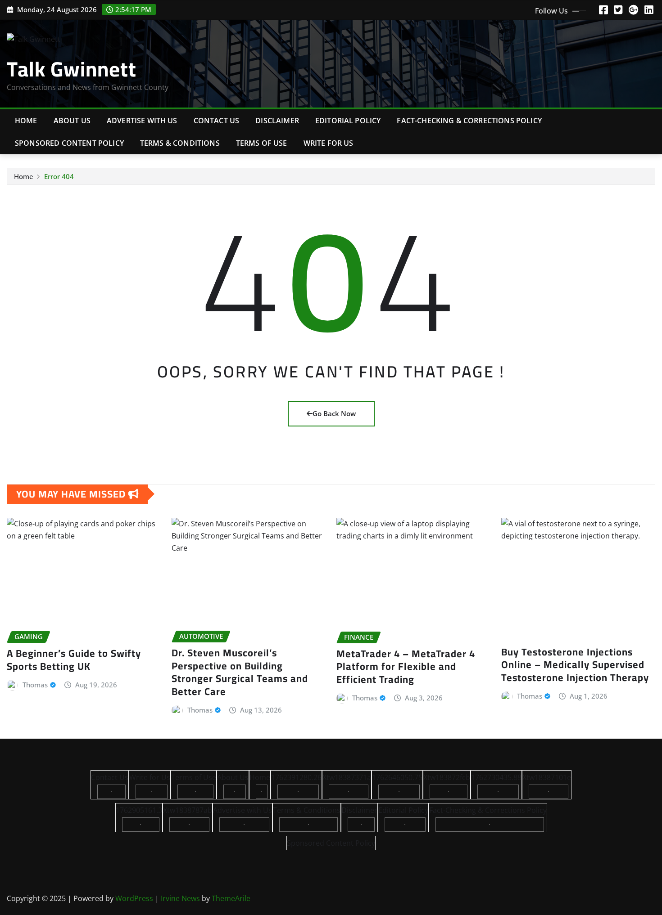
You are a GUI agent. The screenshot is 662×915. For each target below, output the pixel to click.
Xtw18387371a (346, 777)
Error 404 (59, 176)
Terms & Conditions (180, 143)
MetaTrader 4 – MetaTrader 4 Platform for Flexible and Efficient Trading (405, 666)
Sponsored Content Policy (69, 143)
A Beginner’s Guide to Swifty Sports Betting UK (74, 660)
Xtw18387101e (546, 777)
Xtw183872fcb (446, 777)
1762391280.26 (296, 777)
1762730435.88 (496, 777)
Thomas (35, 684)
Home (26, 121)
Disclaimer (277, 121)
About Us (72, 121)
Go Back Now (334, 413)
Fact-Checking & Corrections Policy (469, 121)
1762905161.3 (139, 810)
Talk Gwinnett (71, 68)
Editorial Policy (348, 121)
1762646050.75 (397, 777)
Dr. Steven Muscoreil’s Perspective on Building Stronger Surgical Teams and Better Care (240, 672)
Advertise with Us (142, 121)
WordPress (134, 898)
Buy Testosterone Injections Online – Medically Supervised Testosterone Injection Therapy (575, 664)
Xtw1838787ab (187, 810)
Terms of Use (261, 143)
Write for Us (329, 143)
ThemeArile (231, 898)
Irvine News (180, 898)
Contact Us (217, 121)
